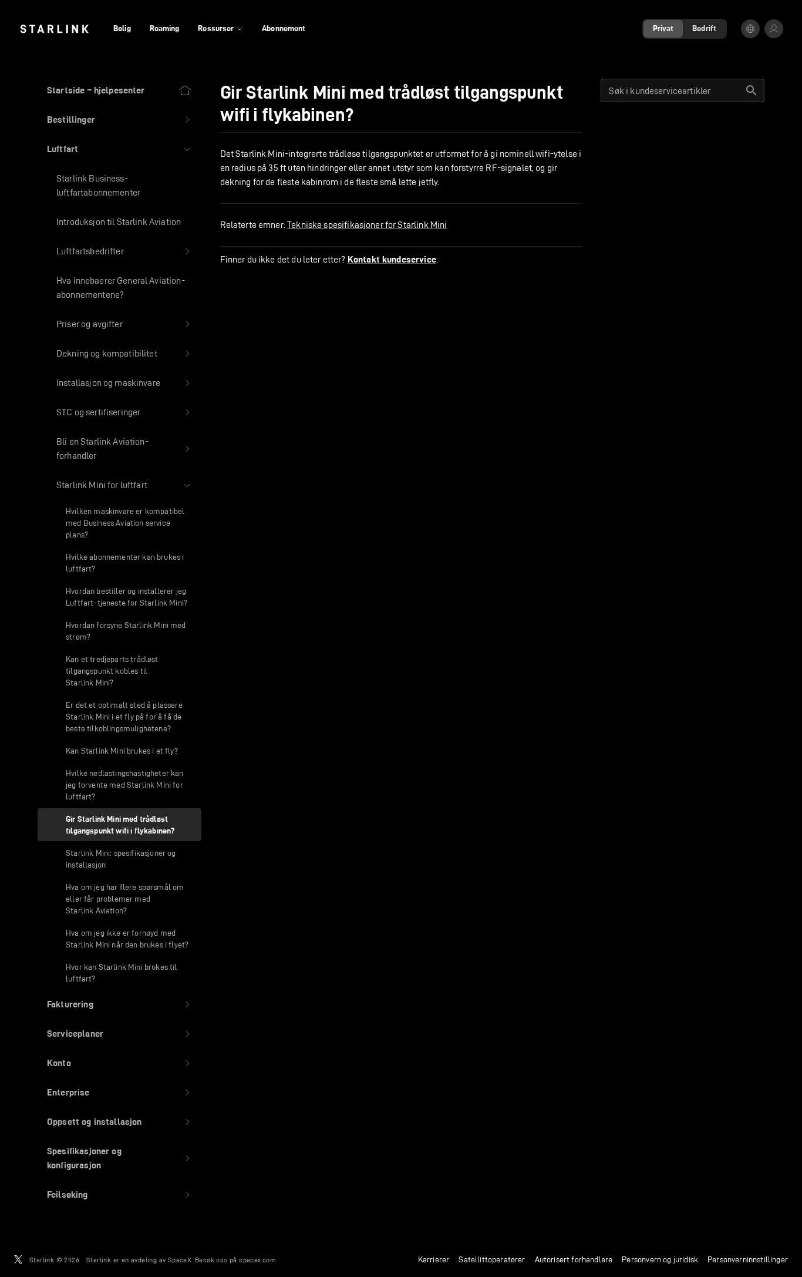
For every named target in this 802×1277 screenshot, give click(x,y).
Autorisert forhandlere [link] (574, 1259)
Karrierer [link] (434, 1259)
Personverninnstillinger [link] (747, 1259)
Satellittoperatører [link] (492, 1259)
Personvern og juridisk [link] (660, 1259)
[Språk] (750, 28)
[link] (54, 29)
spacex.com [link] (257, 1259)
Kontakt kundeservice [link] (392, 259)
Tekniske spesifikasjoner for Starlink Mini (367, 225)
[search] (751, 90)
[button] (119, 120)
